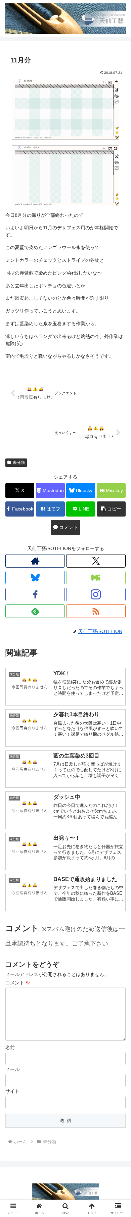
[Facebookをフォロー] (35, 594)
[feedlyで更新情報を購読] (35, 611)
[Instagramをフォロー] (96, 594)
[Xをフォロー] (96, 561)
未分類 (19, 462)
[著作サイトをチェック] (35, 561)
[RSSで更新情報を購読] (96, 611)
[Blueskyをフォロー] (35, 577)
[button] (111, 509)
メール (12, 1069)
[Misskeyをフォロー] (96, 577)
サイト (12, 1091)
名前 (10, 1047)
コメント (17, 982)
